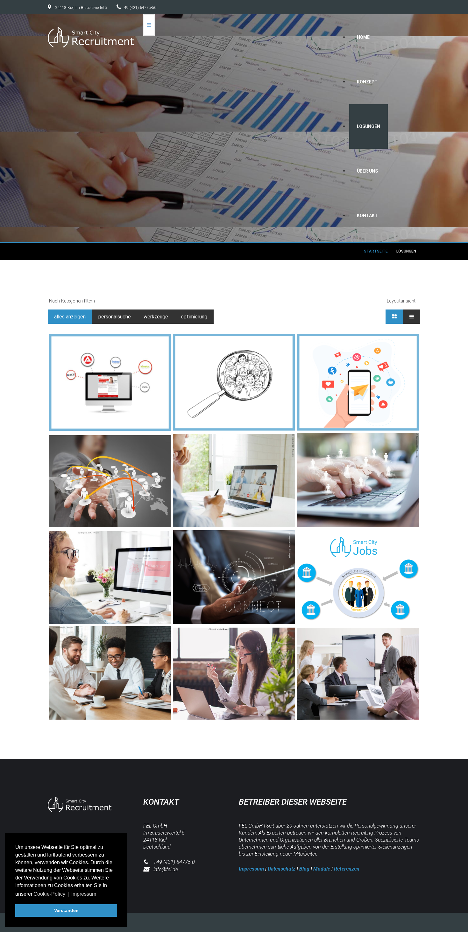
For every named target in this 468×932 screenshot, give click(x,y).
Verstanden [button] (66, 910)
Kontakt (367, 215)
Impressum (251, 869)
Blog (304, 869)
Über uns (367, 171)
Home (363, 37)
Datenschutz (281, 869)
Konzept (367, 81)
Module (321, 869)
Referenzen (346, 869)
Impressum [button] (83, 894)
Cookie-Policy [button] (49, 894)
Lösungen (368, 126)
